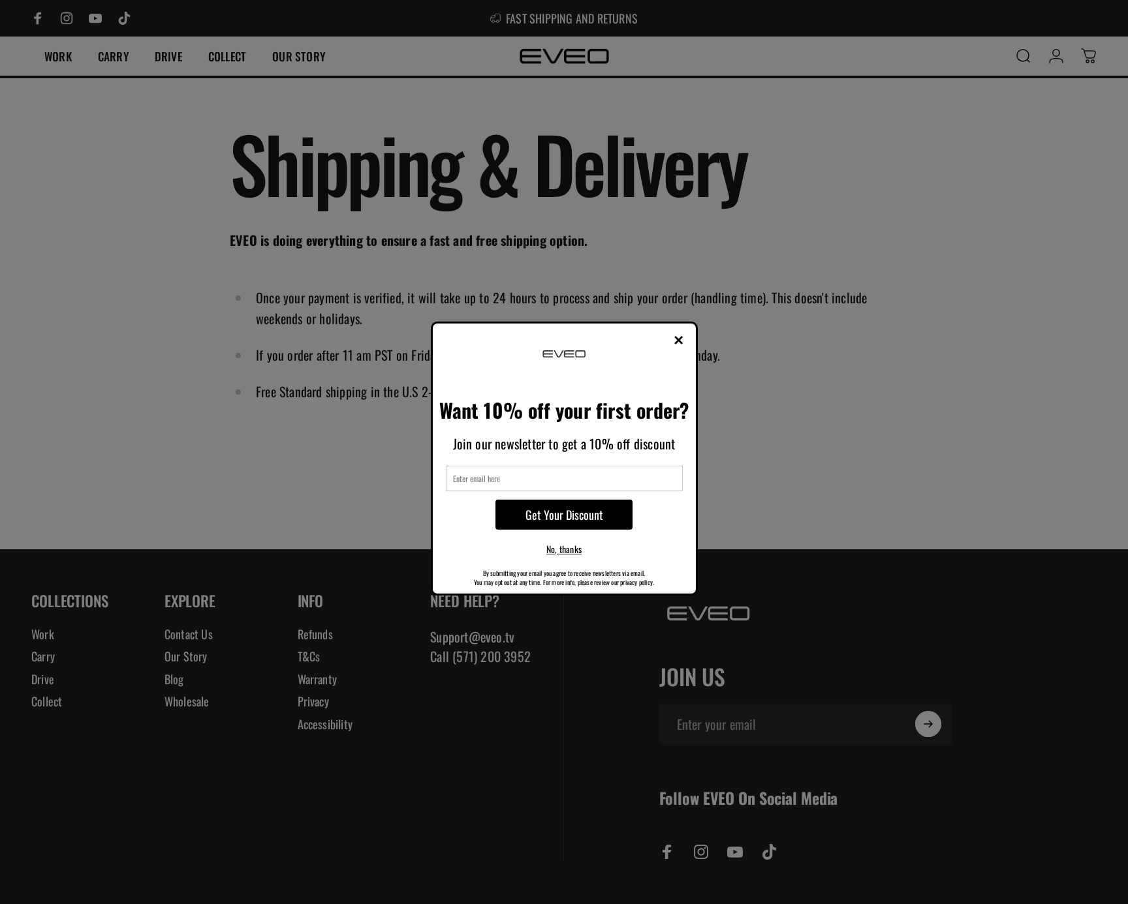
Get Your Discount (564, 514)
